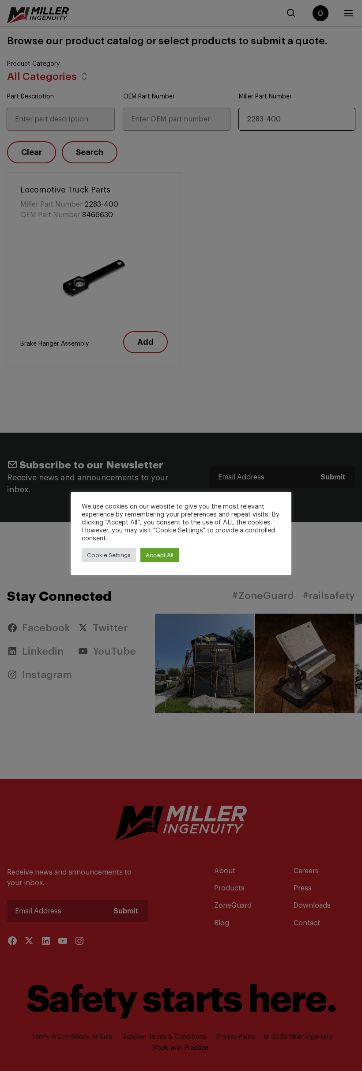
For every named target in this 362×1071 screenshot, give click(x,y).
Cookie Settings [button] (109, 555)
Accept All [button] (159, 555)
